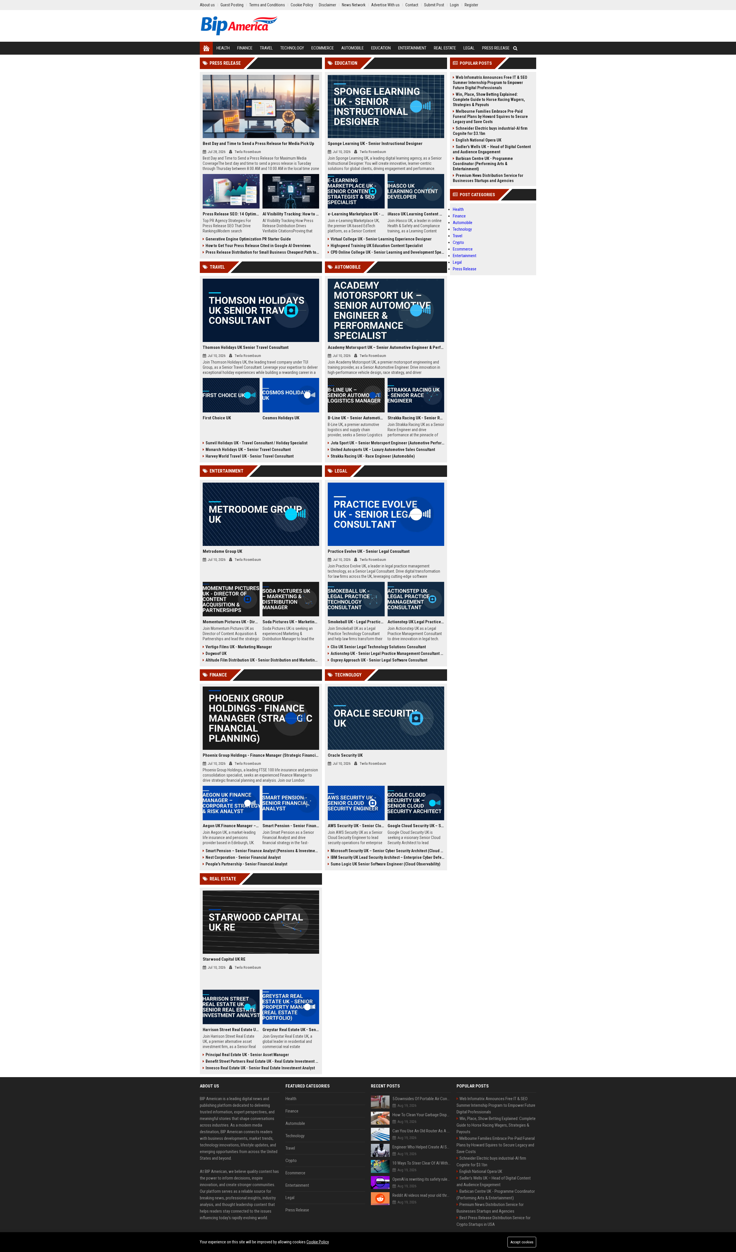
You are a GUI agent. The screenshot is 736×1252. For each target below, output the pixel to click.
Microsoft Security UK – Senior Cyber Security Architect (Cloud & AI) (387, 850)
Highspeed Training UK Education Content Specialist (377, 245)
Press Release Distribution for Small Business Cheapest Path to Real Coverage (262, 252)
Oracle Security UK (345, 755)
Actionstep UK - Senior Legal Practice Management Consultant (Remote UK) (387, 653)
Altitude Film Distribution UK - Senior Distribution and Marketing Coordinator (262, 660)
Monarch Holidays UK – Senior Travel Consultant (248, 449)
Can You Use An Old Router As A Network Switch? (421, 1131)
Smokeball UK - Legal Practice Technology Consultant (356, 621)
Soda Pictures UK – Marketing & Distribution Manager (290, 621)
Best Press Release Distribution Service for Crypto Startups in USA (493, 1221)
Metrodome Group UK (222, 551)
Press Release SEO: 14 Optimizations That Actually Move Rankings (231, 214)
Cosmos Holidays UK (280, 417)
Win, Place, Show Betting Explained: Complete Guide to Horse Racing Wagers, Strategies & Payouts (489, 99)
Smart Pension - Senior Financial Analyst (290, 825)
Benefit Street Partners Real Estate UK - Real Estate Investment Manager (262, 1061)
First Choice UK (217, 417)
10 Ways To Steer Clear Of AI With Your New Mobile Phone (421, 1163)
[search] (515, 48)
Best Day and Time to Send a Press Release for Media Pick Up (258, 143)
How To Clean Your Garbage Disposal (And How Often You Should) (421, 1114)
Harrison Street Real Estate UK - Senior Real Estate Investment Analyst (231, 1029)
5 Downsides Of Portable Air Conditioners (421, 1098)
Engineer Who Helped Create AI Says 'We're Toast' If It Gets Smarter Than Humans (421, 1147)
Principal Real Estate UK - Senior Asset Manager (247, 1054)
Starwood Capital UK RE (224, 959)
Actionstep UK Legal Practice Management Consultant (416, 621)
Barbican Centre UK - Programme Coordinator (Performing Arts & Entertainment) (483, 163)
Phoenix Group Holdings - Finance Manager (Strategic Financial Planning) (261, 755)
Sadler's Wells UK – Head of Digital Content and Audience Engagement (492, 149)
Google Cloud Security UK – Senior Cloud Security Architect (416, 825)
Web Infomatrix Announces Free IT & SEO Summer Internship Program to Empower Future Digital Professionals (490, 82)
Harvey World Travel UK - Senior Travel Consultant (250, 456)
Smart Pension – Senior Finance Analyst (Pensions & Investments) (262, 850)
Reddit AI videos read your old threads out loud (421, 1195)
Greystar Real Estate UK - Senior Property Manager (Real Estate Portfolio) (290, 1029)
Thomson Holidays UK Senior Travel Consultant (246, 347)
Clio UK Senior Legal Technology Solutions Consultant (378, 647)
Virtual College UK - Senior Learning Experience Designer (381, 239)
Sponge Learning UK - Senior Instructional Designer (375, 143)
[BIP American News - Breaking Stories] (239, 26)
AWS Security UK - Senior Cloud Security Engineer (356, 825)
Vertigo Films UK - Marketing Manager (239, 647)
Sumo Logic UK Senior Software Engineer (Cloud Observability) (385, 864)
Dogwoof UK (216, 653)
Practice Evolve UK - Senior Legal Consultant (369, 551)
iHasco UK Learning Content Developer (416, 214)
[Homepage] (206, 48)
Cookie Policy (317, 1242)
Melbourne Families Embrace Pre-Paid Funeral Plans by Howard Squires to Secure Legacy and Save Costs (490, 116)
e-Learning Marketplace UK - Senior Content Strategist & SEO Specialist (356, 214)
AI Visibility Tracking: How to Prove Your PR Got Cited (290, 214)
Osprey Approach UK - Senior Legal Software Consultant (379, 660)
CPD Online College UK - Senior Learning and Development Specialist (387, 252)
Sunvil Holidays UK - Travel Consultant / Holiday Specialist (256, 443)
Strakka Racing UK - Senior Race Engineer (416, 417)
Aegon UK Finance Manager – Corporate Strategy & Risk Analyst (231, 825)
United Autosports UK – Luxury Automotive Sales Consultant (383, 449)
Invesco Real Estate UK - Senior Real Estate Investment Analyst (260, 1068)
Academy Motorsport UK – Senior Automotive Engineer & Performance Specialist (386, 347)
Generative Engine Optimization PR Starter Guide (248, 239)
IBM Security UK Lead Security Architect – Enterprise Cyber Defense (387, 857)
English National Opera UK (478, 140)
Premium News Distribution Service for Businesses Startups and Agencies (488, 178)
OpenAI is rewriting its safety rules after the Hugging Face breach (421, 1179)
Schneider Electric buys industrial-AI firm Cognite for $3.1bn (490, 131)
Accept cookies (521, 1242)
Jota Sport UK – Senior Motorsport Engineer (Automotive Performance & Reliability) (387, 443)
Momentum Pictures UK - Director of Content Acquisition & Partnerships (231, 621)
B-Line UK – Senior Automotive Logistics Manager (356, 417)
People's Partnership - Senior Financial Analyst (246, 864)
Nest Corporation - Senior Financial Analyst (243, 857)
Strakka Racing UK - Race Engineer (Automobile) (373, 456)
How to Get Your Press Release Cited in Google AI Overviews (258, 245)
